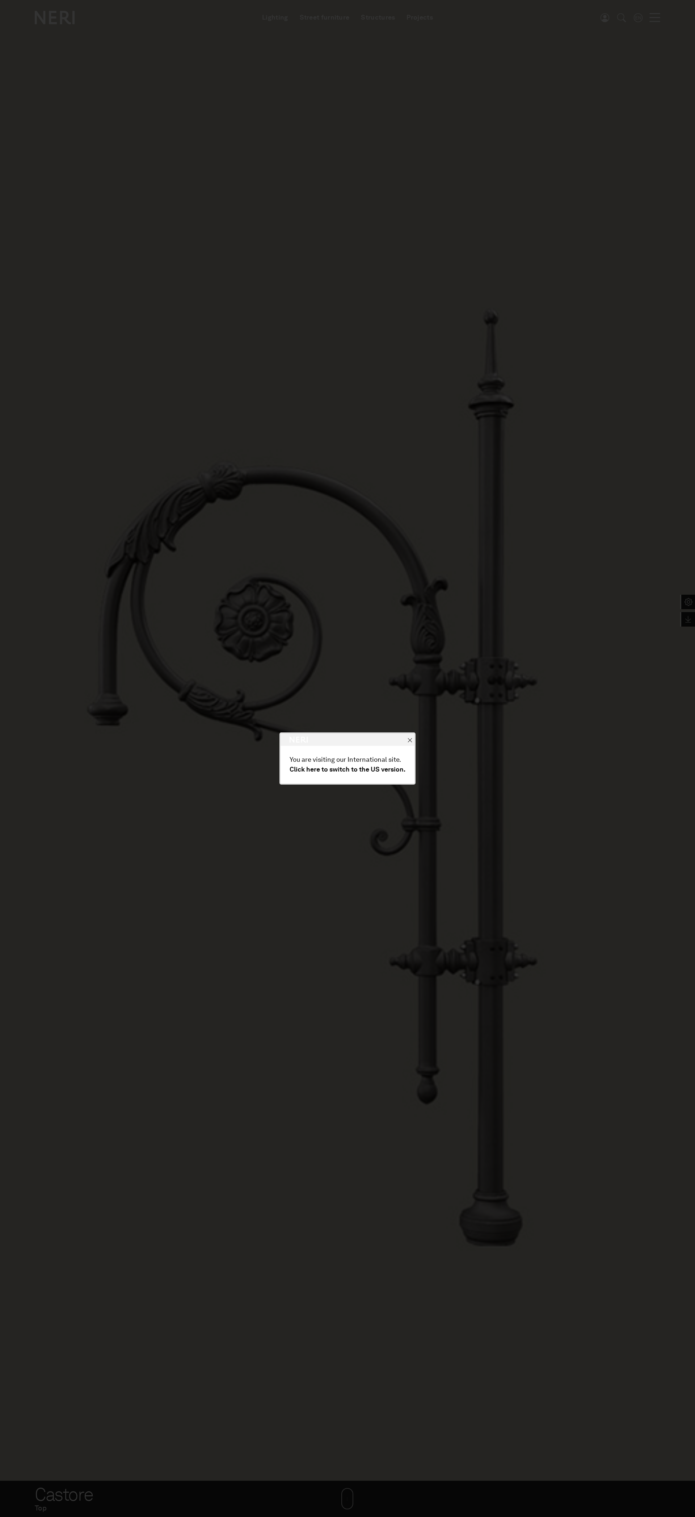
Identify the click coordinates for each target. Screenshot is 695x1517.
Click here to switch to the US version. (347, 769)
